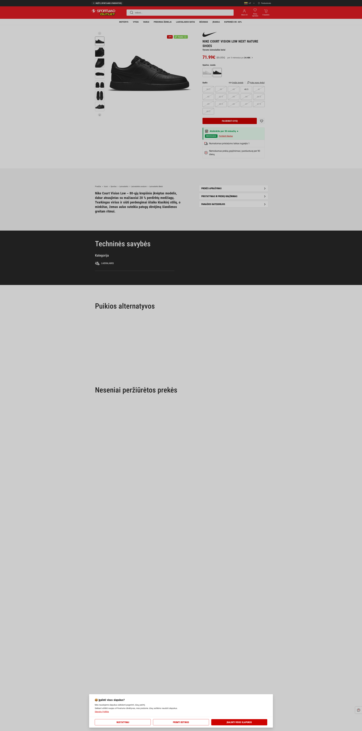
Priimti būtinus (181, 722)
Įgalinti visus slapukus (239, 722)
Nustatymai (123, 722)
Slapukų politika (102, 712)
